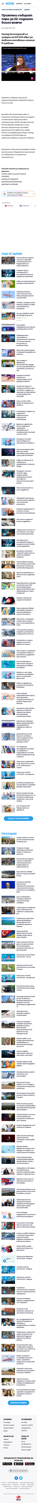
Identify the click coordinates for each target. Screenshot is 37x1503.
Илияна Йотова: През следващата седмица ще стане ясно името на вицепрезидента (26, 1348)
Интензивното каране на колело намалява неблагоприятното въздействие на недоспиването (25, 261)
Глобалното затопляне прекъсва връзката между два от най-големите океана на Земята (25, 922)
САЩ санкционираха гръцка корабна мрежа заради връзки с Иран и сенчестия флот (25, 1160)
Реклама (4, 1482)
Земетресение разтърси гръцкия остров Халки (23, 1013)
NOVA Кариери (26, 1447)
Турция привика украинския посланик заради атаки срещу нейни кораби (24, 934)
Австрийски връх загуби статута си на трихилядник (26, 1074)
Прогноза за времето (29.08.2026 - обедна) (25, 1257)
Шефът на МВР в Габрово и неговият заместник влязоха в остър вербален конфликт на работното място (26, 1237)
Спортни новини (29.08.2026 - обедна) (24, 1268)
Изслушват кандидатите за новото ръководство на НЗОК (26, 327)
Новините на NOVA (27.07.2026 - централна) (25, 773)
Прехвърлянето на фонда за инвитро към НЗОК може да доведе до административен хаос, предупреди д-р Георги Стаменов (26, 588)
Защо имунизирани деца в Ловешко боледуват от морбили (26, 352)
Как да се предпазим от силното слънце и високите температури (26, 511)
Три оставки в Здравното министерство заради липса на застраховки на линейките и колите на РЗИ (26, 365)
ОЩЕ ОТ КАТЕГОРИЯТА (18, 818)
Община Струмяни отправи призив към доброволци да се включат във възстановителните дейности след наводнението (24, 1027)
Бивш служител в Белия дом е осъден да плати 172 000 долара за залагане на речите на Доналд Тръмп (25, 946)
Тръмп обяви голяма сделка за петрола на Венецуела (25, 1248)
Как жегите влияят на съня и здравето (25, 489)
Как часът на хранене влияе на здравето (25, 520)
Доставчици (15, 1484)
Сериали (7, 1445)
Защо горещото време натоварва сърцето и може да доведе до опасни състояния (25, 611)
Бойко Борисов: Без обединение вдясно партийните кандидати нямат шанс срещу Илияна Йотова (26, 1203)
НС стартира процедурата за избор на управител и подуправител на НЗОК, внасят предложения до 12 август (26, 751)
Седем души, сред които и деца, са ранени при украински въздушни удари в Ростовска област (26, 1336)
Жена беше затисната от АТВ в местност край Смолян (26, 988)
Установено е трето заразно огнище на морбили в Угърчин (25, 642)
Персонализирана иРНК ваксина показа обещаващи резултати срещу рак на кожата (25, 452)
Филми (6, 1448)
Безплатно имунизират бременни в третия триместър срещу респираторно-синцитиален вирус (25, 712)
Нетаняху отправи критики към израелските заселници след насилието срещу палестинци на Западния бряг (26, 887)
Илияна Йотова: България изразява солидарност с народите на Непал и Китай (26, 1393)
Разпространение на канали (27, 1482)
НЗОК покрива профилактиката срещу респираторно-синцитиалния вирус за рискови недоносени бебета (26, 698)
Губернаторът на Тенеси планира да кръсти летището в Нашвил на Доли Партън (26, 1117)
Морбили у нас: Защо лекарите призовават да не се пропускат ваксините (25, 675)
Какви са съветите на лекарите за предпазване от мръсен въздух (26, 463)
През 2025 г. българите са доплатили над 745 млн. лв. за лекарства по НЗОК (26, 622)
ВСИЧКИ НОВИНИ (18, 1403)
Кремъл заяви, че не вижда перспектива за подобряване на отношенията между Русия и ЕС (25, 1042)
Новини (19, 3)
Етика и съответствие (12, 1488)
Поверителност (8, 1486)
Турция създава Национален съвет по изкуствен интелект (25, 1053)
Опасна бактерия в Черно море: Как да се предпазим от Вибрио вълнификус (25, 664)
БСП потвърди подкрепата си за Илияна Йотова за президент (26, 1214)
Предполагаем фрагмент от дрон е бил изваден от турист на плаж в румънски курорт (26, 1149)
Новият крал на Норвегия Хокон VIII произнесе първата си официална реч (26, 910)
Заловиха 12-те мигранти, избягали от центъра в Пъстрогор (25, 1311)
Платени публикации (24, 1488)
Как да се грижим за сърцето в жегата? (24, 599)
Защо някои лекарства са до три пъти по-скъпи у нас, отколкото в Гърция (26, 764)
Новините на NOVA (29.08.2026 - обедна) (24, 1278)
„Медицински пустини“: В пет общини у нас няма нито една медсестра (26, 532)
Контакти (22, 1484)
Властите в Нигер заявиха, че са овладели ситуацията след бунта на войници (26, 1085)
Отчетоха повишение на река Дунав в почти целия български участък (26, 1191)
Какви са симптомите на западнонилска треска (26, 282)
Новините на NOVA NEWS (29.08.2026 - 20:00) (26, 956)
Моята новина (9, 1428)
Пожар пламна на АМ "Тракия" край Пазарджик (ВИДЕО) (26, 1063)
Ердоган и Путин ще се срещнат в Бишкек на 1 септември (25, 1181)
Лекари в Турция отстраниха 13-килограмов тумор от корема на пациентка (25, 273)
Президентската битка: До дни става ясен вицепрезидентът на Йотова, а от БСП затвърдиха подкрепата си (26, 1001)
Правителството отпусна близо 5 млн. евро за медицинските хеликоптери (25, 295)
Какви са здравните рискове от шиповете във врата (25, 685)
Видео (6, 1431)
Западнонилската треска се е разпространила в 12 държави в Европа (24, 378)
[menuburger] (3, 3)
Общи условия (30, 1484)
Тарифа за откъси (6, 1484)
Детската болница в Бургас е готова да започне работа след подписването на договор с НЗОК (25, 738)
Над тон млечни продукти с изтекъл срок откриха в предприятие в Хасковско (26, 1382)
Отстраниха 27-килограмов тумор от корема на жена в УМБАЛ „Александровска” (26, 543)
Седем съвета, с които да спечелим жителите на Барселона (25, 839)
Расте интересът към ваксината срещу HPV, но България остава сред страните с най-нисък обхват (26, 797)
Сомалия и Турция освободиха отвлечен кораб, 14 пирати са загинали (25, 851)
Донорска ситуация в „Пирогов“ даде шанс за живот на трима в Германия (25, 554)
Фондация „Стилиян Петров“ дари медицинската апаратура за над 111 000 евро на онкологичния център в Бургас (25, 477)
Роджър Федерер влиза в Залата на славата (26, 1126)
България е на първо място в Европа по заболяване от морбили (25, 441)
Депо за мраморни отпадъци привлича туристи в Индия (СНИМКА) (24, 900)
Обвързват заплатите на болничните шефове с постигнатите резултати (26, 501)
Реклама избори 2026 (12, 1482)
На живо (27, 3)
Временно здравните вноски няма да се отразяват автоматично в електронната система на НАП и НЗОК (26, 429)
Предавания (8, 1442)
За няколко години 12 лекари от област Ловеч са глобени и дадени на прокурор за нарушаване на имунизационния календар (26, 391)
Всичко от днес (9, 1425)
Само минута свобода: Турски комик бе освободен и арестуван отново (26, 1138)
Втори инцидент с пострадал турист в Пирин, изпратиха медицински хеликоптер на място (26, 1360)
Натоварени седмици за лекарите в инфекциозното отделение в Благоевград (26, 415)
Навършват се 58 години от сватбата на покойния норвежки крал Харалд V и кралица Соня (26, 1171)
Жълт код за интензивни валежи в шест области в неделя (26, 1095)
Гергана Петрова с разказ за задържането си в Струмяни (26, 1300)
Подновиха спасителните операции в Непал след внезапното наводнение (26, 1290)
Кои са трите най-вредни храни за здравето (23, 808)
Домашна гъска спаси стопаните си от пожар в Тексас (26, 967)
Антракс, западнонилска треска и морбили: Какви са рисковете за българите (26, 305)
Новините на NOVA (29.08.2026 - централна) (26, 976)
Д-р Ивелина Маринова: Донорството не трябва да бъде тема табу (26, 785)
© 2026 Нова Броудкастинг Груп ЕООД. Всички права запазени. (18, 1493)
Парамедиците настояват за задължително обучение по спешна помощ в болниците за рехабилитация (26, 340)
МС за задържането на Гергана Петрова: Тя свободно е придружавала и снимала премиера (26, 1323)
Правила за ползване (27, 1486)
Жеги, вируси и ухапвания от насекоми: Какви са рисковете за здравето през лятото (26, 653)
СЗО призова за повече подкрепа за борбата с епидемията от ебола (25, 632)
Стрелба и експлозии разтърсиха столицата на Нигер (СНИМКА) (26, 1370)
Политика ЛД (16, 1486)
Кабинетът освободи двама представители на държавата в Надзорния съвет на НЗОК (25, 725)
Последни (7, 1422)
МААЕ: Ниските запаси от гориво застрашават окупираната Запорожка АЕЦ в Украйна (26, 1106)
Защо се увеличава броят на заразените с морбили (25, 403)
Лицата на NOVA (27, 1425)
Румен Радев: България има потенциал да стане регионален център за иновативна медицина (26, 565)
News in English (26, 1450)
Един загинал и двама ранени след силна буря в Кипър (26, 873)
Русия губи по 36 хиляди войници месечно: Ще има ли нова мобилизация (26, 1225)
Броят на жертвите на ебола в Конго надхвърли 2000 (26, 574)
